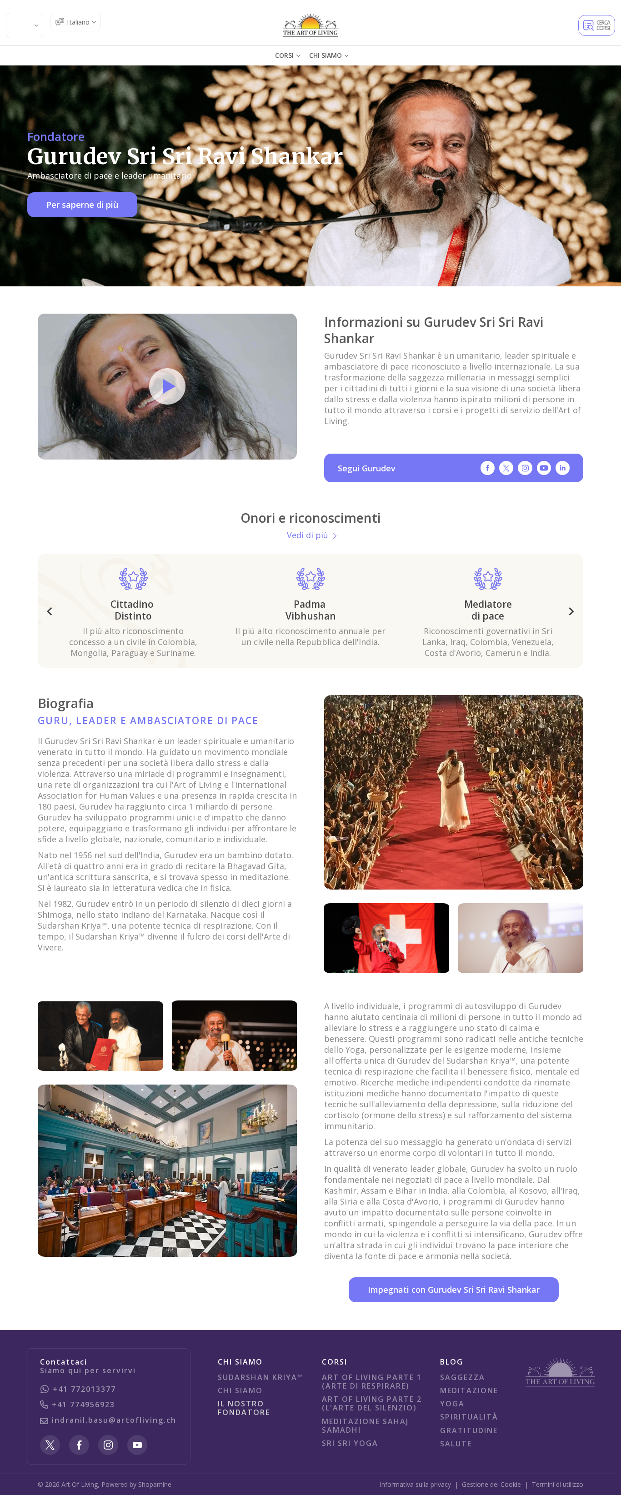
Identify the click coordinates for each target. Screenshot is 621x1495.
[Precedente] (50, 611)
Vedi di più (307, 535)
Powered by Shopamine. (137, 1484)
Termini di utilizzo (557, 1484)
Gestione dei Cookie (491, 1484)
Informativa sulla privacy (415, 1484)
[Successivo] (571, 611)
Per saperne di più (82, 204)
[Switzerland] (310, 25)
